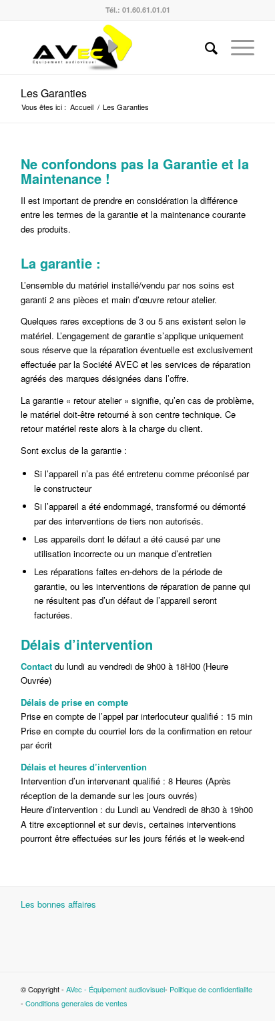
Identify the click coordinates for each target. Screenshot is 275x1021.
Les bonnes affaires (58, 904)
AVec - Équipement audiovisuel (115, 989)
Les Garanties (54, 93)
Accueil (81, 107)
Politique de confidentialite (211, 989)
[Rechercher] (205, 47)
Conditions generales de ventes (76, 1003)
